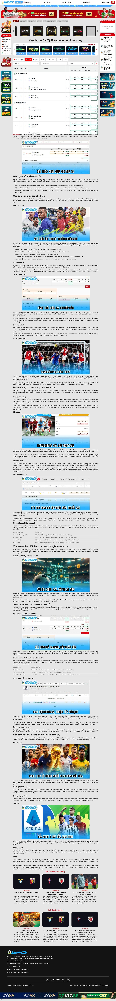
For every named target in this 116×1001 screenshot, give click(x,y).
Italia (41, 6)
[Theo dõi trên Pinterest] (52, 979)
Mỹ (58, 6)
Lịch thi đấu (86, 2)
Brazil (46, 6)
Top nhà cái (47, 2)
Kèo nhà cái (16, 134)
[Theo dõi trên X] (47, 979)
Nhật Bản (76, 6)
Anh (20, 6)
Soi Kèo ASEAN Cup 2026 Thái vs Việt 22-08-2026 (84, 893)
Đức (32, 6)
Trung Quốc (94, 6)
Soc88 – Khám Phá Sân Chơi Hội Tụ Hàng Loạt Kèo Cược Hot (108, 45)
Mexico (63, 6)
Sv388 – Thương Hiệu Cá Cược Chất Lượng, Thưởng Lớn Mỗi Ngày (108, 59)
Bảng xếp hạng (106, 2)
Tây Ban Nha (26, 6)
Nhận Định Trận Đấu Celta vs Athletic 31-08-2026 (56, 893)
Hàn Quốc (83, 6)
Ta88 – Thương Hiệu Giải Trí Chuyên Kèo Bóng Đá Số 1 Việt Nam (108, 52)
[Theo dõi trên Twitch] (68, 979)
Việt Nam (69, 6)
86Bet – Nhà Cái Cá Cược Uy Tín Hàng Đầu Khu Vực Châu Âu (108, 39)
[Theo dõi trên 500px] (63, 979)
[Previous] (14, 49)
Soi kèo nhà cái (67, 2)
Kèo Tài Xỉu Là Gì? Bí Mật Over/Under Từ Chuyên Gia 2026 (26, 931)
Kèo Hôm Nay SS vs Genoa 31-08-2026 (26, 893)
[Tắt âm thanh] (96, 63)
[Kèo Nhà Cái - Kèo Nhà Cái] (7, 2)
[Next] (96, 49)
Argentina (52, 6)
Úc (88, 6)
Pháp (37, 6)
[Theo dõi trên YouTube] (58, 979)
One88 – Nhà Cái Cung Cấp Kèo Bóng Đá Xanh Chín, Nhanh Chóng (108, 67)
